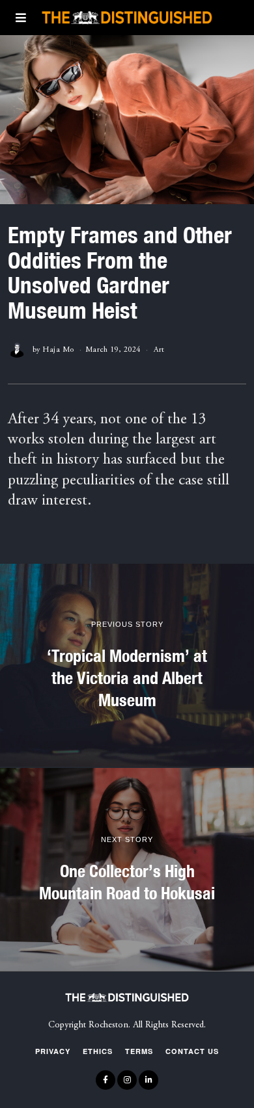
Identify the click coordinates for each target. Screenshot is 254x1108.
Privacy (52, 1051)
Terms (139, 1051)
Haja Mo (58, 350)
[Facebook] (105, 1080)
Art (159, 350)
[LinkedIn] (148, 1080)
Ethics (98, 1051)
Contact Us (192, 1051)
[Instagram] (127, 1080)
